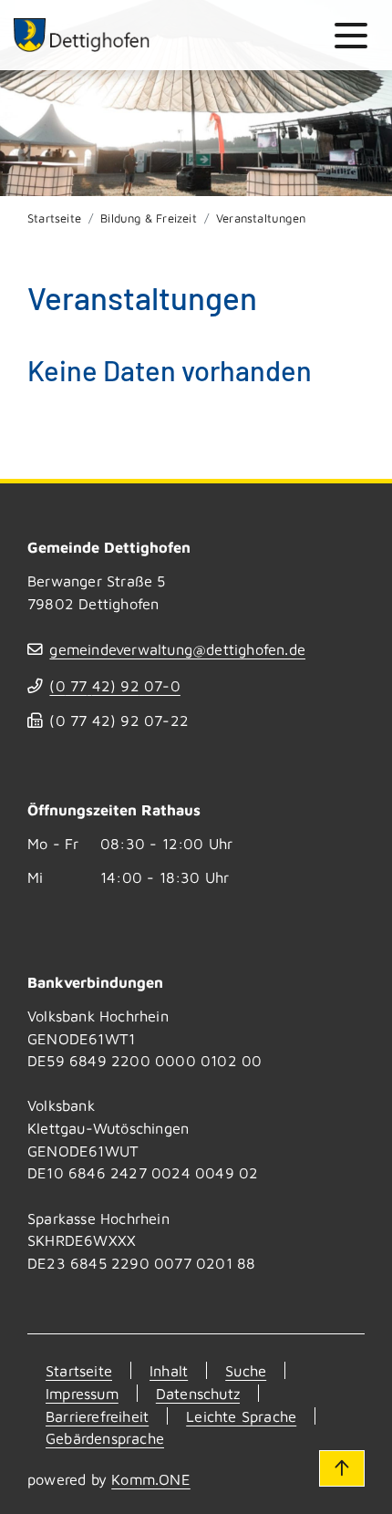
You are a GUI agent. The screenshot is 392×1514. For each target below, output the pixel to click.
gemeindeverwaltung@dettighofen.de (177, 649)
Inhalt (169, 1370)
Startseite (54, 218)
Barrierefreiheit (97, 1416)
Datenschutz (198, 1393)
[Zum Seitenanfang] (342, 1468)
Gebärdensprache (105, 1438)
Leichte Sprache (241, 1416)
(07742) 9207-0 (114, 685)
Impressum (82, 1393)
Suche (245, 1370)
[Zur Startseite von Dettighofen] (82, 35)
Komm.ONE (151, 1479)
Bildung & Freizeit (148, 218)
